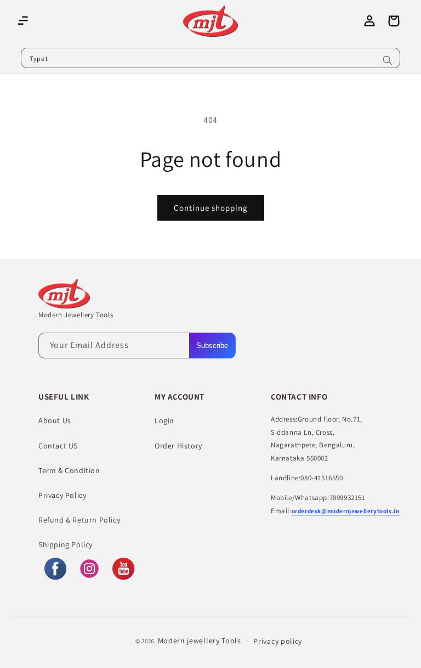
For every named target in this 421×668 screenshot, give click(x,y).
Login (164, 420)
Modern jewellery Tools (199, 640)
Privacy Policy (62, 495)
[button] (23, 21)
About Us (54, 420)
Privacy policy (277, 641)
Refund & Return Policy (79, 520)
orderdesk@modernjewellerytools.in (346, 511)
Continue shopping (211, 208)
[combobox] (210, 58)
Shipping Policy (65, 544)
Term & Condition (69, 470)
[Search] (388, 60)
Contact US (58, 446)
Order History (178, 446)
